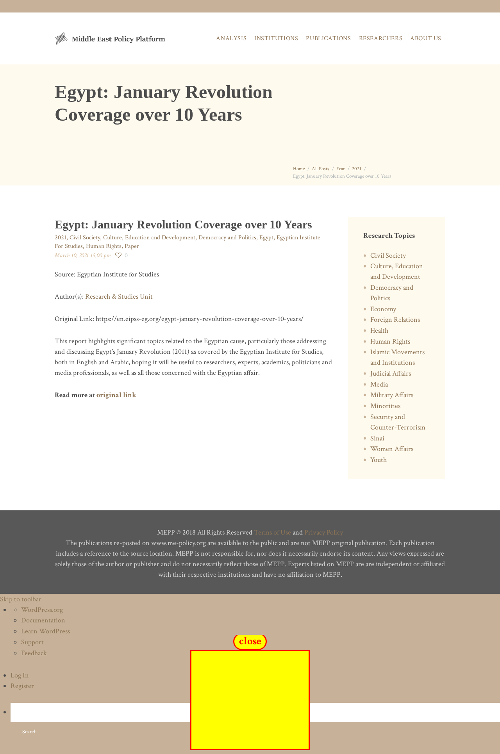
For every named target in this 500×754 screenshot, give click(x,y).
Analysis (231, 38)
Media (379, 384)
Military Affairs (391, 394)
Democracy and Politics (227, 238)
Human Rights (103, 246)
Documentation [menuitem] (43, 620)
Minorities (385, 405)
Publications (328, 38)
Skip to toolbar (20, 599)
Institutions (276, 38)
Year (340, 169)
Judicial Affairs (390, 373)
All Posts (320, 169)
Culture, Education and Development (149, 238)
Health (379, 330)
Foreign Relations (395, 319)
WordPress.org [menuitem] (42, 609)
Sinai (377, 438)
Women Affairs (391, 448)
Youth (378, 459)
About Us (425, 38)
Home (299, 169)
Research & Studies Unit (119, 296)
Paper (132, 246)
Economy (383, 309)
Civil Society (85, 238)
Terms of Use (272, 532)
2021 (356, 169)
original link (116, 394)
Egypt (266, 238)
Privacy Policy (323, 532)
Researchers (381, 38)
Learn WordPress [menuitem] (45, 631)
